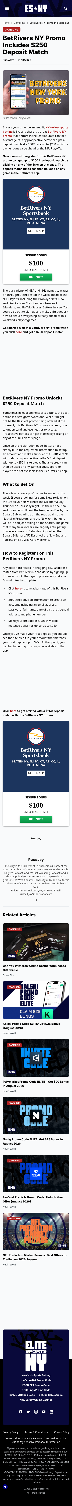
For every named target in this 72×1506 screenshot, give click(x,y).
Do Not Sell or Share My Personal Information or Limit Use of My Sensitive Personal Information (36, 1440)
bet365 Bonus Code (51, 1394)
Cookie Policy (61, 1432)
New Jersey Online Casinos (36, 1399)
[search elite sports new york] (65, 8)
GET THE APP (36, 231)
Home (6, 22)
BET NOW (36, 276)
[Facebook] (20, 1412)
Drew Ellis (8, 975)
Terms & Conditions (36, 1432)
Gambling (19, 22)
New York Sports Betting (36, 1375)
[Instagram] (36, 1412)
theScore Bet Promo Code (36, 1380)
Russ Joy (8, 59)
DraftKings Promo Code (36, 1389)
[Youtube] (43, 1412)
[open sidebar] (7, 8)
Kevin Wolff (9, 1033)
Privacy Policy (10, 1432)
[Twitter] (28, 1412)
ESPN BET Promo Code (36, 1385)
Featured (14, 987)
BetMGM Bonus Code (22, 1394)
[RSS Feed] (51, 1412)
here (19, 332)
